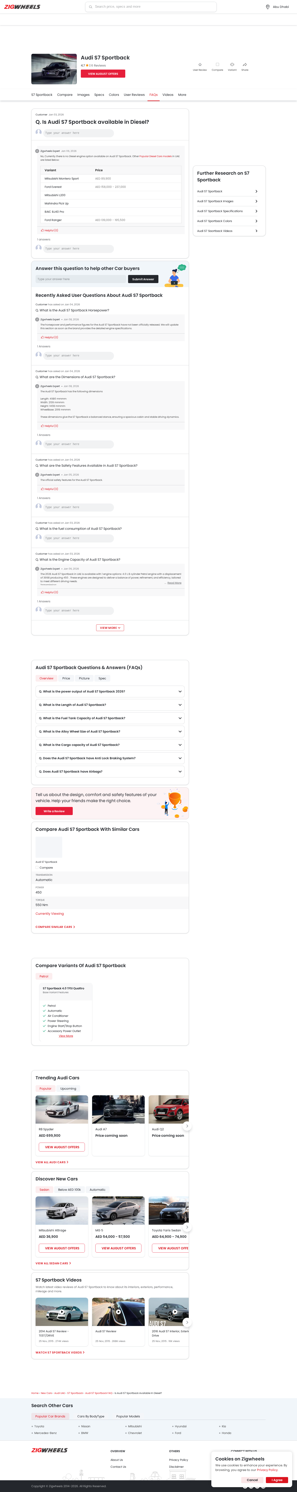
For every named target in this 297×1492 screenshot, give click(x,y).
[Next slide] (187, 1126)
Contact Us (118, 1467)
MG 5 (99, 1230)
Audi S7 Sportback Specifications (220, 211)
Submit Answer (143, 279)
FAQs (154, 94)
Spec (102, 678)
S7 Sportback (41, 94)
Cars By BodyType (90, 1416)
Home (34, 1393)
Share (244, 70)
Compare (217, 70)
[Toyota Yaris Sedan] (175, 1210)
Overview (46, 678)
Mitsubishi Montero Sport (62, 179)
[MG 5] (118, 1210)
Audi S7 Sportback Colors (214, 221)
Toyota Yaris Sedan (166, 1230)
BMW (84, 1433)
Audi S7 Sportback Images (215, 201)
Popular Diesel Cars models (155, 156)
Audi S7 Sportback (46, 862)
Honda (226, 1433)
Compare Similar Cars (54, 927)
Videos (167, 94)
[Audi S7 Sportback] (49, 847)
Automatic (97, 1189)
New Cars (46, 1393)
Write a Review (54, 811)
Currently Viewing (50, 913)
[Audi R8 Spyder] (62, 1109)
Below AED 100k (69, 1189)
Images (83, 94)
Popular (46, 1088)
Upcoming (68, 1088)
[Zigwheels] (22, 7)
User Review (200, 70)
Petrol (44, 976)
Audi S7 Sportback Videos (214, 231)
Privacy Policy (178, 1460)
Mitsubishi (135, 1426)
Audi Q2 (158, 1129)
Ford (178, 1433)
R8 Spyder (46, 1129)
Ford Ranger (53, 220)
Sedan (44, 1189)
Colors (114, 94)
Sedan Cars (58, 1263)
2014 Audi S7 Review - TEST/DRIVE (54, 1333)
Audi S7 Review (105, 1331)
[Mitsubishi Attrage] (62, 1210)
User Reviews (134, 94)
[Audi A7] (118, 1109)
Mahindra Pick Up (56, 203)
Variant (232, 70)
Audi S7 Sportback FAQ (98, 1393)
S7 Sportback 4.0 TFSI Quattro (63, 988)
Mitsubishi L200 (55, 195)
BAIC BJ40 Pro (54, 212)
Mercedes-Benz (45, 1433)
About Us (117, 1460)
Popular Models (128, 1416)
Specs (99, 94)
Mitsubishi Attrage (52, 1230)
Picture (84, 678)
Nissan (85, 1426)
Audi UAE (59, 1393)
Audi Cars (57, 1162)
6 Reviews (98, 65)
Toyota (39, 1426)
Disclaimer (176, 1467)
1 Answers (43, 346)
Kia (224, 1426)
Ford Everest (53, 187)
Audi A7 (101, 1129)
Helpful (51, 230)
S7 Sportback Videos (64, 1352)
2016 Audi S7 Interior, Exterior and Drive (174, 1333)
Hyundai (180, 1426)
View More (66, 1036)
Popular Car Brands (50, 1416)
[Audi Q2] (175, 1109)
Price (66, 678)
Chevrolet (135, 1433)
